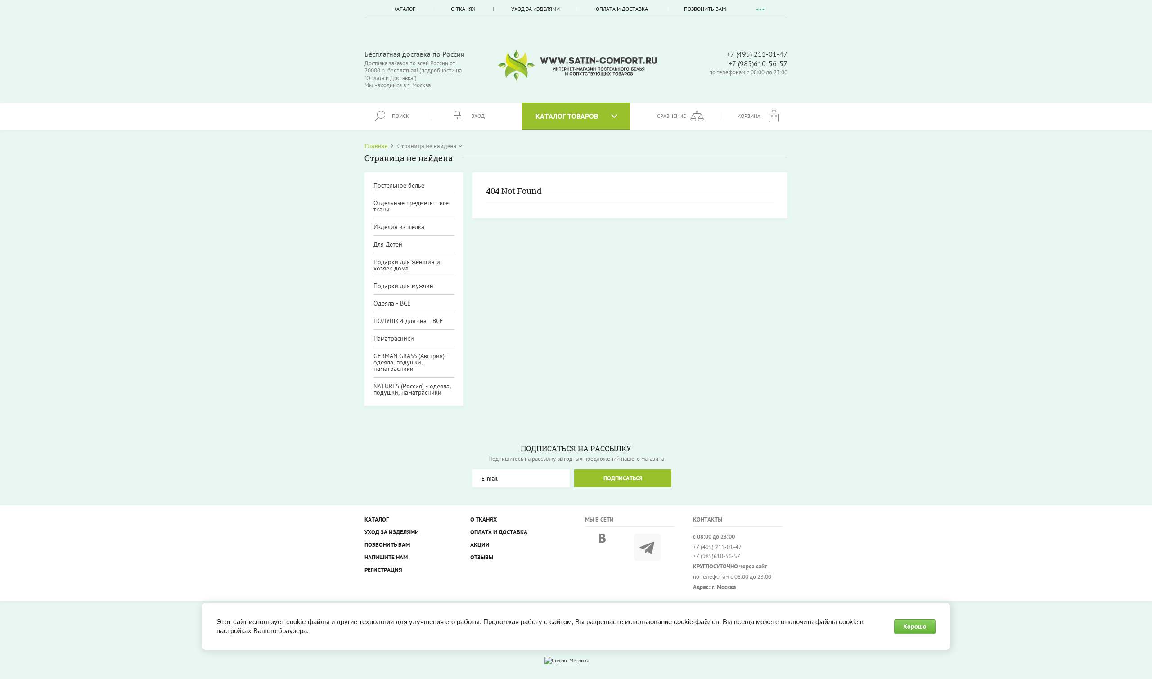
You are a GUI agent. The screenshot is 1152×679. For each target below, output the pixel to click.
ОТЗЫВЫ (481, 557)
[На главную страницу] (577, 65)
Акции (480, 545)
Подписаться (623, 478)
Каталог (404, 8)
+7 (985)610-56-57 (758, 63)
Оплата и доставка (622, 8)
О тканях (463, 8)
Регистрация (383, 570)
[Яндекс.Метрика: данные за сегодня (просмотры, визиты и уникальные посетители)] (567, 660)
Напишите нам (386, 557)
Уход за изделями (535, 8)
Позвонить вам (705, 8)
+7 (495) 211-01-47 (757, 53)
